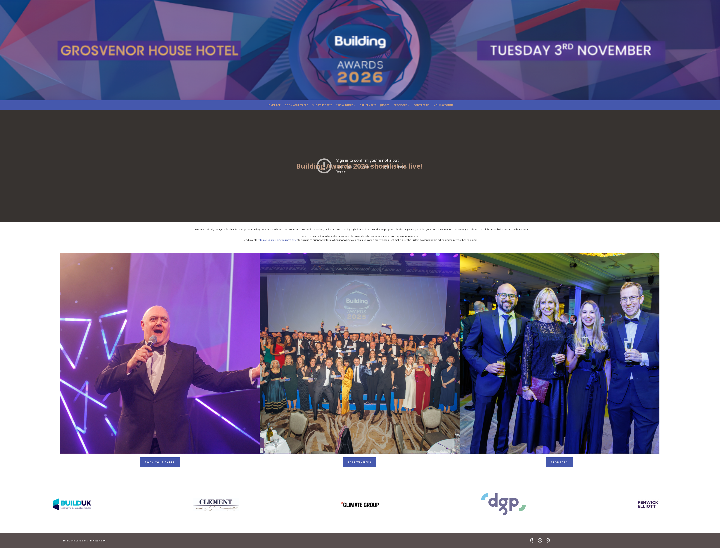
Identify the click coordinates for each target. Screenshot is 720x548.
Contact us (422, 105)
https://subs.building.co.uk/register (278, 240)
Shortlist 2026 (322, 105)
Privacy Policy (98, 540)
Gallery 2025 (368, 105)
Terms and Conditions (75, 540)
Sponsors (401, 105)
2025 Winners (345, 105)
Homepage (273, 105)
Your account (444, 105)
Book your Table (296, 105)
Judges (384, 105)
